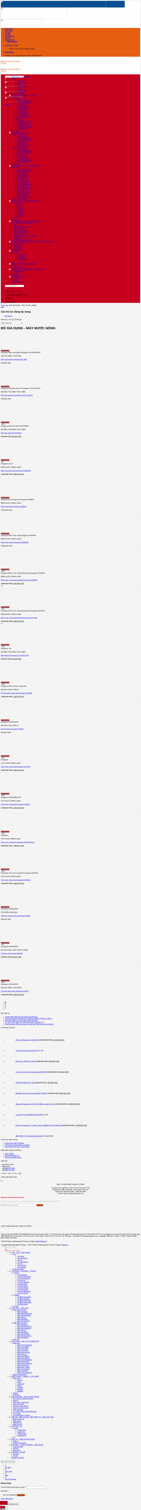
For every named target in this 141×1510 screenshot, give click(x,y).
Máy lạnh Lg (21, 179)
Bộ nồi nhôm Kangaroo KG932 (12, 729)
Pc (14, 262)
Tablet (15, 217)
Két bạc (16, 273)
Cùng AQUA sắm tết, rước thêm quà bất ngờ (21, 1017)
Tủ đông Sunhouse (24, 127)
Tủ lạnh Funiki (22, 114)
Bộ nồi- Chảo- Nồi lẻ (20, 230)
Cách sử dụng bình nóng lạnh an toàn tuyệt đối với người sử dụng (29, 1024)
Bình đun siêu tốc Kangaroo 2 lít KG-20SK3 (17, 395)
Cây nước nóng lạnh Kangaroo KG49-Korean (17, 842)
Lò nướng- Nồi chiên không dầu (25, 236)
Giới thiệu (8, 31)
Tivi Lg (19, 84)
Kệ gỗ (15, 280)
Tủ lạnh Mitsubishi (24, 116)
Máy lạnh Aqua (22, 175)
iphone (19, 205)
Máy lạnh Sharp (23, 190)
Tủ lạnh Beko (22, 108)
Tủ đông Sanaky (23, 123)
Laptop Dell (21, 254)
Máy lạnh (16, 168)
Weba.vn (65, 1245)
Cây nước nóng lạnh (20, 232)
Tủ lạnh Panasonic (24, 101)
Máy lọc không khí (19, 199)
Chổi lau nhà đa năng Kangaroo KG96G (15, 916)
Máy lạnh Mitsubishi (24, 184)
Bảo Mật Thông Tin (12, 1156)
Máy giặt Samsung (24, 140)
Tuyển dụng (9, 36)
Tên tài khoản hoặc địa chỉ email (13, 1487)
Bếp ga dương (18, 243)
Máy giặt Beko (22, 143)
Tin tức (8, 32)
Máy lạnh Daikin (23, 171)
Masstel (20, 214)
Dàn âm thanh (18, 94)
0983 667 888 (10, 1168)
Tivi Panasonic (22, 86)
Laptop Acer (21, 260)
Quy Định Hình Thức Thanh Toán (17, 1147)
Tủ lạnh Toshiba (23, 107)
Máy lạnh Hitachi (23, 182)
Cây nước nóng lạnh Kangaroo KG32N (15, 804)
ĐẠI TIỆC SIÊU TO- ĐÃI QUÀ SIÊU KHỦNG (21, 1020)
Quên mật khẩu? (7, 1499)
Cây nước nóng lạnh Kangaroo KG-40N (15, 767)
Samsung (20, 208)
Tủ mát (15, 131)
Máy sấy (16, 164)
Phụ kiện (16, 219)
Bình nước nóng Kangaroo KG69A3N (14, 542)
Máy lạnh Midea (23, 180)
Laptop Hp (21, 256)
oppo (19, 206)
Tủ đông (16, 119)
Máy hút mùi (17, 249)
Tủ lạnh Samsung (23, 103)
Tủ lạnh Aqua (22, 99)
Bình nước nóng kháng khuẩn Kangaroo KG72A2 (19, 618)
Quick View (5, 351)
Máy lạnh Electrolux (24, 188)
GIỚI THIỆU (9, 1154)
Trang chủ (9, 29)
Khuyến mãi (9, 40)
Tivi (14, 79)
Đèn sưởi (16, 275)
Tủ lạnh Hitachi (22, 112)
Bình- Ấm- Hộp (18, 229)
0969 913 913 (10, 1170)
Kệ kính (16, 278)
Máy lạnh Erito (22, 195)
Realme (20, 216)
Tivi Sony (20, 81)
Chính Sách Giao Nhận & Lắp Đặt (17, 1145)
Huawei (20, 212)
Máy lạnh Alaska (23, 193)
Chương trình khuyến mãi (9, 1504)
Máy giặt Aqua (22, 136)
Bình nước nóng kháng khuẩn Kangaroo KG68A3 (19, 580)
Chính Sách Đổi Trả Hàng (14, 1143)
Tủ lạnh (16, 97)
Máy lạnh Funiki (23, 186)
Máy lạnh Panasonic (24, 169)
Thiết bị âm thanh (19, 267)
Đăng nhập (21, 1495)
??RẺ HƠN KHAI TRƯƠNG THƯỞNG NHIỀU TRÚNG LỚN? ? (28, 1019)
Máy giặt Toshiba (23, 145)
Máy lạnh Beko (22, 173)
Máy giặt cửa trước (20, 147)
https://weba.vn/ (41, 1241)
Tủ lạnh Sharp (22, 110)
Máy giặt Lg (21, 142)
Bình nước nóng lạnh (21, 227)
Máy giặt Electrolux (24, 160)
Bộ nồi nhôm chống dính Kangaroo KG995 (16, 693)
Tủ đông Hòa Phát (24, 125)
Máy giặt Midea (22, 162)
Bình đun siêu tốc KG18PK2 (11, 433)
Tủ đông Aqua (22, 129)
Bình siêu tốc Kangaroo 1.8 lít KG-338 (14, 655)
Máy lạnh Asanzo (23, 177)
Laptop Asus (21, 258)
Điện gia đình (18, 234)
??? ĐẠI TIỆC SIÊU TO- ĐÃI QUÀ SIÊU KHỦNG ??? (24, 1022)
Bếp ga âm (17, 245)
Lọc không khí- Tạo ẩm (21, 240)
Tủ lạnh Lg (21, 105)
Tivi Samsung (22, 82)
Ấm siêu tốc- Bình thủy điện (23, 223)
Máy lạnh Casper (23, 192)
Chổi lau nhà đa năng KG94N (12, 953)
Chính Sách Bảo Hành (13, 1157)
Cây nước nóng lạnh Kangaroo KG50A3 (15, 880)
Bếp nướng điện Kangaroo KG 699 (14, 359)
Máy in (15, 266)
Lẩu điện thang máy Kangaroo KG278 (15, 991)
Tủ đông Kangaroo (24, 121)
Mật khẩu (5, 1491)
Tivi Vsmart (21, 92)
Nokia (19, 210)
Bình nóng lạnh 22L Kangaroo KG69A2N (16, 471)
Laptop (15, 253)
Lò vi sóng (17, 238)
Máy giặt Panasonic (24, 138)
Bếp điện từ (17, 247)
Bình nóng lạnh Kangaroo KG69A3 (13, 506)
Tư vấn (8, 34)
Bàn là (15, 225)
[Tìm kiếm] (6, 288)
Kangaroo (8, 316)
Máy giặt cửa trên (19, 134)
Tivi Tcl (19, 88)
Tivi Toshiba (21, 90)
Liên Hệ (8, 38)
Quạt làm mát (18, 271)
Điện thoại (17, 203)
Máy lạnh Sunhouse (24, 197)
